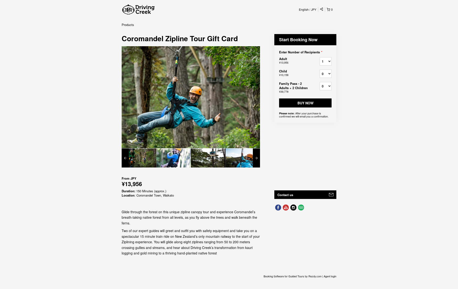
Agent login (330, 276)
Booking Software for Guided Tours (284, 276)
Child (283, 73)
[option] (139, 157)
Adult (283, 60)
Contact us (285, 195)
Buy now (305, 103)
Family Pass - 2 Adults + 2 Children (293, 87)
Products (128, 24)
